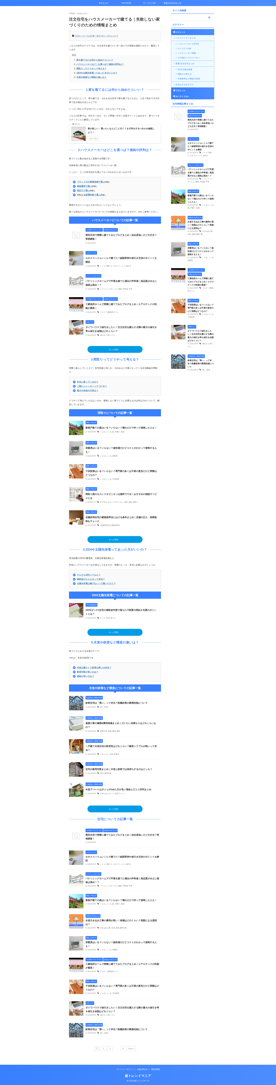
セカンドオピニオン (115, 502)
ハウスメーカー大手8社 (188, 44)
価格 (120, 289)
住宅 (102, 773)
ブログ (102, 312)
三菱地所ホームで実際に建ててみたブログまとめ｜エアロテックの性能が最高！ (201, 281)
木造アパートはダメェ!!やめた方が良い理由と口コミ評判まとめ (118, 789)
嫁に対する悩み (182, 96)
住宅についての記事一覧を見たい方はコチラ (96, 36)
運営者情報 (155, 1069)
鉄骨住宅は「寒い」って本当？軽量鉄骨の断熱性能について (117, 702)
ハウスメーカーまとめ (186, 38)
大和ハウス (110, 335)
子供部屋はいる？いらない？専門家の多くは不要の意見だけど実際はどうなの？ (201, 307)
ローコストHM (149, 3)
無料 (126, 502)
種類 (114, 731)
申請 (108, 618)
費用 (118, 731)
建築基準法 (115, 525)
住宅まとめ (103, 3)
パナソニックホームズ (108, 289)
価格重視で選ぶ (84, 186)
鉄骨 (106, 707)
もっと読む (114, 349)
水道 (113, 928)
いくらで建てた (106, 266)
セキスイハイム (119, 266)
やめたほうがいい (107, 793)
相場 (109, 731)
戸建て (117, 432)
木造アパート (120, 793)
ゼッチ (102, 618)
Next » (131, 1048)
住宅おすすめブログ (185, 84)
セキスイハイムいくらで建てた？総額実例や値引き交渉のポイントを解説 (201, 146)
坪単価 (125, 289)
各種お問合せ (142, 1069)
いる (109, 432)
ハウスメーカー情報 (187, 53)
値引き (128, 266)
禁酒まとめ (180, 90)
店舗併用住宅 (105, 525)
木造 (111, 754)
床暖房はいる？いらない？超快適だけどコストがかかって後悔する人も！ (201, 251)
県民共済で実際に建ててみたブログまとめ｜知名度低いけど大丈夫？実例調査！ (201, 122)
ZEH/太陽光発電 (185, 69)
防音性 (116, 754)
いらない (103, 432)
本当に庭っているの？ (87, 381)
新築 (122, 432)
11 (123, 1048)
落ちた (113, 618)
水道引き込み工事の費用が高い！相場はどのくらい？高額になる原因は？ (201, 224)
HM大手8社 (126, 3)
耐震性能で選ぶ (93, 194)
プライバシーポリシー (124, 1069)
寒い (102, 707)
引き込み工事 (105, 928)
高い (126, 928)
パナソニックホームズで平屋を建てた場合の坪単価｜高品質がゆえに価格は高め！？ (201, 172)
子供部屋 (115, 479)
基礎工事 (103, 731)
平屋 (130, 289)
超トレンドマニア (138, 1076)
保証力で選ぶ (83, 190)
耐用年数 (108, 773)
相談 (130, 502)
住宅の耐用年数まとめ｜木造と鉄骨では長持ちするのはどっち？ (119, 769)
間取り (135, 502)
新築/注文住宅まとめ (172, 3)
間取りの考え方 (185, 74)
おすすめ (103, 502)
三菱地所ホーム (112, 312)
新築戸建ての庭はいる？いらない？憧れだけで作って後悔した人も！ (121, 427)
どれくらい (104, 754)
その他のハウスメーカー (189, 57)
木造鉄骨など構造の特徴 (189, 78)
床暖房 (114, 456)
